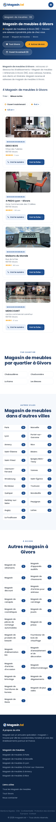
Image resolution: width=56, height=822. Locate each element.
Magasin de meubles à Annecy (17, 771)
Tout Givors (14, 44)
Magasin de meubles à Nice (16, 775)
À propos (24, 813)
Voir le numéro (17, 162)
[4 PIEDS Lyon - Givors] (28, 182)
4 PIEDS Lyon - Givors (18, 200)
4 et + (36, 104)
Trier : (6, 96)
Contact (32, 813)
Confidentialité (27, 811)
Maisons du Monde (17, 255)
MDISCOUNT (13, 310)
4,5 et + (10, 110)
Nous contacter (10, 797)
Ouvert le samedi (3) (19, 52)
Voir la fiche (35, 162)
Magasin (15, 5)
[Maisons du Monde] (28, 237)
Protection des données (45, 811)
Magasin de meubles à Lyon (16, 763)
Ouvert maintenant (16, 104)
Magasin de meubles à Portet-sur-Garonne (23, 767)
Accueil (6, 37)
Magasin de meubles (21, 37)
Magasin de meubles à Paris (16, 754)
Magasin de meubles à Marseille (18, 759)
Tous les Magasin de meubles (17, 789)
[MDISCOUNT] (28, 292)
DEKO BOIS (12, 145)
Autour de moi (38, 44)
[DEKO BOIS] (28, 127)
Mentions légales (7, 811)
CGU (18, 811)
